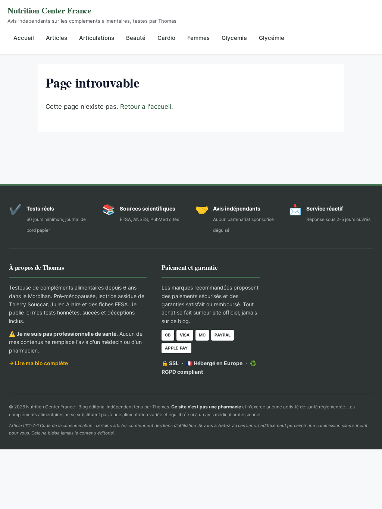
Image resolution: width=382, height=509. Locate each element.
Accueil (23, 37)
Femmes (198, 37)
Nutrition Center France (49, 10)
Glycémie (271, 37)
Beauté (135, 37)
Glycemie (234, 37)
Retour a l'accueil (145, 106)
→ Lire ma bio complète (38, 363)
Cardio (166, 37)
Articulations (96, 37)
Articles (56, 37)
